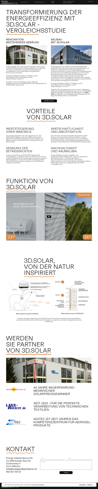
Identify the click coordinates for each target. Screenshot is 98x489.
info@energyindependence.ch (21, 469)
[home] (10, 2)
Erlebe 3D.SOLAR (49, 100)
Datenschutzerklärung (38, 484)
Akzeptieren (82, 484)
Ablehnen (89, 484)
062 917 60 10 (13, 471)
